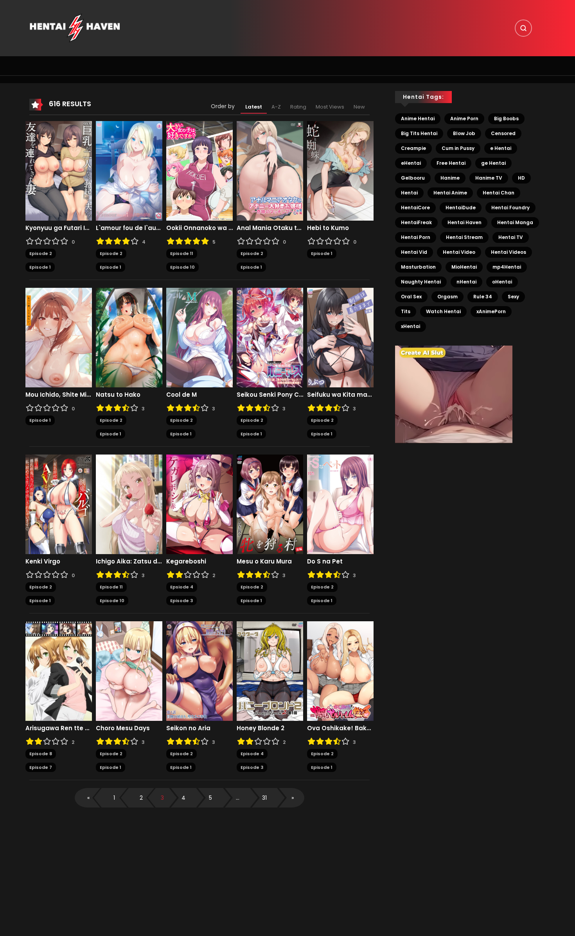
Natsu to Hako (118, 394)
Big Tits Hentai (419, 133)
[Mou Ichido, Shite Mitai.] (58, 337)
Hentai (409, 192)
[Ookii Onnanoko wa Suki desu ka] (199, 171)
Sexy (513, 296)
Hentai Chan (498, 192)
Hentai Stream (464, 237)
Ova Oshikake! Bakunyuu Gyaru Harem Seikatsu (340, 728)
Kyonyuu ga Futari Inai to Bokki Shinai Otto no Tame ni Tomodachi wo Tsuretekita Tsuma (58, 228)
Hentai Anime (450, 192)
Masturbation (418, 267)
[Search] (523, 28)
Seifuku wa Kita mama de (340, 394)
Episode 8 (40, 754)
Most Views (330, 107)
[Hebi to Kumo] (340, 171)
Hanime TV (488, 178)
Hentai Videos (508, 252)
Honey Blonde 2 (260, 728)
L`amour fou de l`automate (129, 228)
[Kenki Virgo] (58, 504)
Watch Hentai (443, 311)
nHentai (466, 281)
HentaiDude (461, 207)
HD (521, 178)
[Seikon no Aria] (199, 671)
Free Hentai (451, 163)
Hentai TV (510, 237)
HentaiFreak (416, 222)
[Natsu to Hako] (129, 337)
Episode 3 (181, 600)
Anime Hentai (418, 118)
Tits (405, 311)
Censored (503, 133)
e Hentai (500, 148)
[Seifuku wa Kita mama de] (340, 337)
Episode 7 (40, 767)
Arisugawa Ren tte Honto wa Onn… (58, 728)
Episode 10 (182, 267)
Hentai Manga (515, 222)
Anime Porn (464, 118)
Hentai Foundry (510, 207)
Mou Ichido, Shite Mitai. (58, 394)
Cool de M (181, 394)
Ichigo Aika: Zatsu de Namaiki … (129, 561)
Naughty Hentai (421, 281)
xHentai (410, 326)
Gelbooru (413, 178)
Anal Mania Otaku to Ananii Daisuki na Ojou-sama (270, 228)
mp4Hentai (506, 267)
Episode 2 (40, 253)
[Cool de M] (199, 337)
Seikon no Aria (188, 728)
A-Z (276, 107)
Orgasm (447, 296)
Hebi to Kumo (328, 228)
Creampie (413, 148)
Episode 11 (181, 253)
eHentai (411, 163)
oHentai (502, 281)
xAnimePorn (491, 311)
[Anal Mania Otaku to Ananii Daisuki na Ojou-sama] (270, 171)
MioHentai (464, 267)
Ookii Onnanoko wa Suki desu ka (199, 228)
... (237, 798)
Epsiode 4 (181, 587)
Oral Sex (411, 296)
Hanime (450, 178)
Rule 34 (482, 296)
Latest (253, 107)
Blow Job (464, 133)
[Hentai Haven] (74, 28)
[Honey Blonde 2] (270, 671)
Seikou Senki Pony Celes (270, 394)
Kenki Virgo (42, 561)
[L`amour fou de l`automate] (129, 171)
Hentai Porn (415, 237)
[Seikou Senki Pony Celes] (270, 337)
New (359, 107)
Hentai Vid (414, 252)
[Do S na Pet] (340, 504)
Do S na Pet (325, 561)
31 (264, 798)
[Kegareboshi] (199, 504)
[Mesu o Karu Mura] (270, 504)
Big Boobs (506, 118)
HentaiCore (415, 207)
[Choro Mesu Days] (129, 671)
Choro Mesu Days (123, 728)
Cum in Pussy (458, 148)
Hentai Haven (464, 222)
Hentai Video (459, 252)
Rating (298, 107)
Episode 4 (252, 754)
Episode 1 (40, 267)
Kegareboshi (186, 561)
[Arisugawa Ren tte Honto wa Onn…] (58, 671)
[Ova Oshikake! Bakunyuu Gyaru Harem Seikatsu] (340, 671)
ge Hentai (493, 163)
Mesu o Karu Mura (264, 561)
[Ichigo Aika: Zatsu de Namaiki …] (129, 504)
